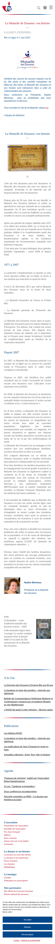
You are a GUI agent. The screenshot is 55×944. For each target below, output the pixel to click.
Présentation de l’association (16, 826)
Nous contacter (10, 838)
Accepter (28, 919)
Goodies (7, 878)
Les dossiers (9, 864)
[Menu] (51, 7)
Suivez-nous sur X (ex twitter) (16, 841)
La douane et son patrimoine (16, 858)
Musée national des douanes (16, 894)
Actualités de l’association (15, 829)
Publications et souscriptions (16, 880)
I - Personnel (23, 32)
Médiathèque (9, 867)
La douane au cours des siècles (17, 855)
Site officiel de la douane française (18, 891)
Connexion (8, 844)
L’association (10, 822)
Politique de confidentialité (30, 940)
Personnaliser (27, 934)
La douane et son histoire (17, 851)
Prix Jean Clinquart (12, 832)
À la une (9, 32)
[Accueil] (7, 6)
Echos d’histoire (10, 861)
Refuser (27, 927)
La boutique (10, 874)
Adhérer (7, 835)
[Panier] (45, 7)
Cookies (17, 940)
